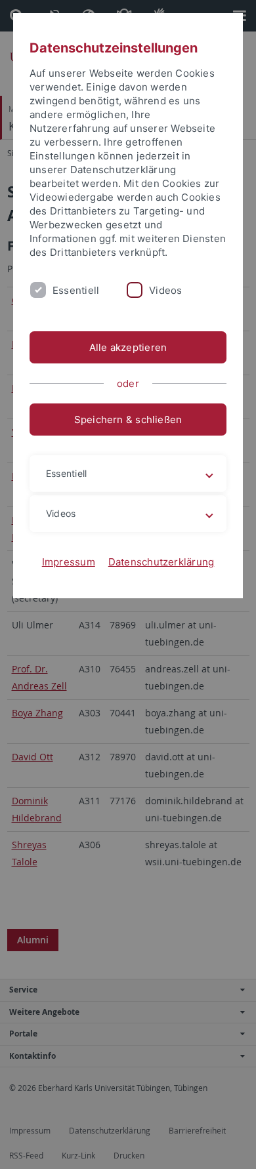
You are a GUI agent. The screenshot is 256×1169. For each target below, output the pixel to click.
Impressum (68, 562)
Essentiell (76, 290)
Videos (165, 290)
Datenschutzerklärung (161, 562)
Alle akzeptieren (128, 347)
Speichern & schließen (128, 419)
